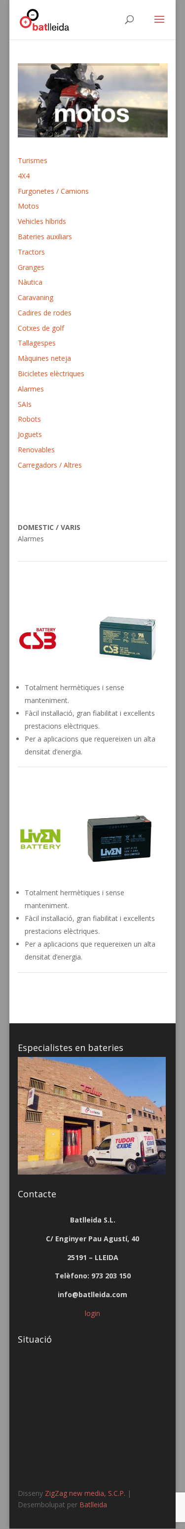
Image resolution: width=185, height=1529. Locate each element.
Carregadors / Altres (50, 465)
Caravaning (35, 297)
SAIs (25, 404)
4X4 (24, 175)
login (92, 1313)
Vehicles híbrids (42, 221)
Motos (28, 206)
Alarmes (31, 388)
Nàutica (30, 282)
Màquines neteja (44, 358)
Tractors (31, 252)
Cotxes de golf (41, 328)
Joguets (30, 434)
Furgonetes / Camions (53, 191)
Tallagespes (37, 343)
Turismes (32, 160)
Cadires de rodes (45, 312)
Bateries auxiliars (45, 236)
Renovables (36, 449)
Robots (29, 419)
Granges (31, 267)
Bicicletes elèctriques (51, 373)
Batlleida (93, 1504)
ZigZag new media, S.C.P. (85, 1493)
